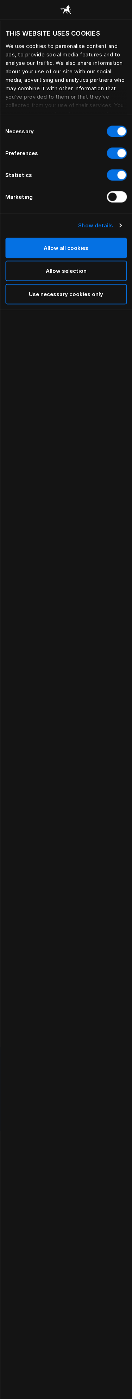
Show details (95, 225)
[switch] (117, 153)
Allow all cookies (66, 247)
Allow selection (66, 271)
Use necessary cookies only (66, 293)
